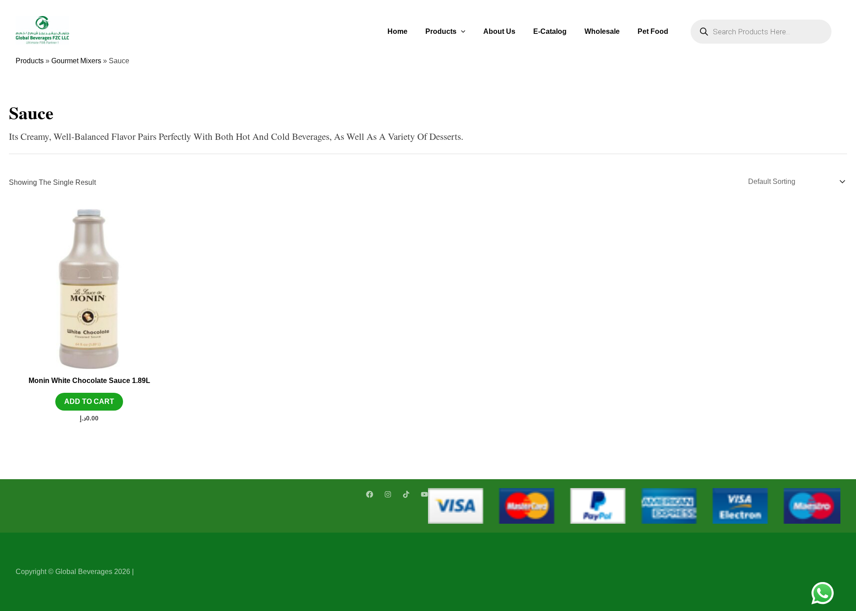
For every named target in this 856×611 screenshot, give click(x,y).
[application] (461, 31)
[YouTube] (424, 494)
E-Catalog (550, 31)
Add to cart (89, 401)
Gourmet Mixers (76, 61)
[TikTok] (406, 494)
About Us (499, 31)
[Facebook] (369, 494)
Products (441, 31)
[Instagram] (387, 494)
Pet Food (653, 31)
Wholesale (602, 31)
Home (397, 31)
